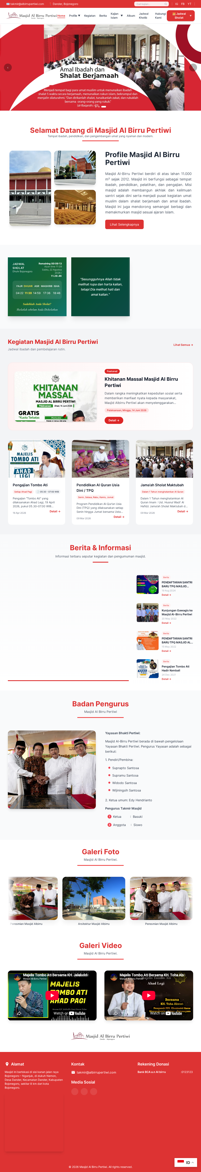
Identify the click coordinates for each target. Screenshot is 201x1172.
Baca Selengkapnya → (36, 654)
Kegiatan (89, 15)
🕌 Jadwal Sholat (182, 15)
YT (189, 3)
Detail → (114, 420)
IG (176, 3)
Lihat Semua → (183, 344)
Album (131, 15)
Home (61, 15)
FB (183, 3)
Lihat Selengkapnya (124, 224)
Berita (103, 15)
